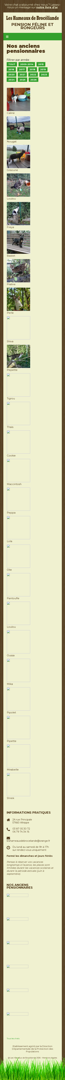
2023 (44, 74)
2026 (33, 79)
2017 (22, 69)
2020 (11, 74)
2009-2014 (26, 64)
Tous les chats (13, 1038)
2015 (41, 64)
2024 (11, 79)
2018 (32, 69)
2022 (33, 74)
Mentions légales (49, 1058)
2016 (11, 69)
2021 (22, 74)
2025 (23, 79)
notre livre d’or (47, 7)
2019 (43, 69)
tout (11, 64)
